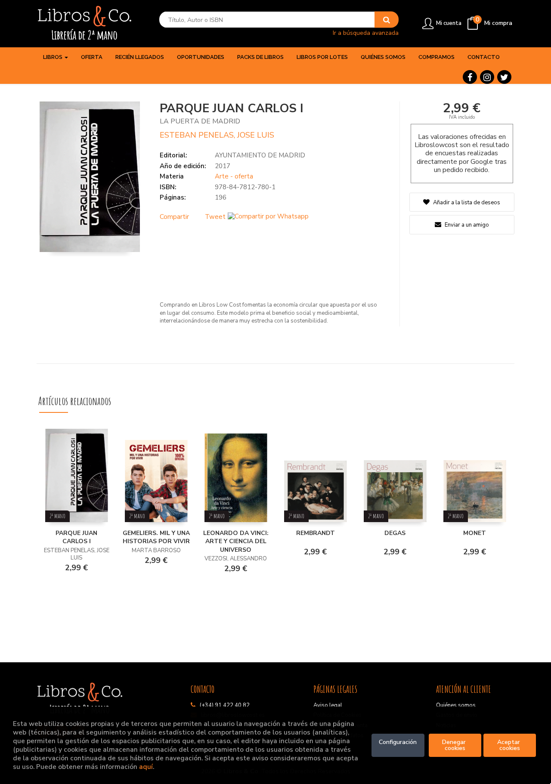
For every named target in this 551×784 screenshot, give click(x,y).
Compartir (174, 216)
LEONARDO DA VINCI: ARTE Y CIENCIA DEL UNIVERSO (236, 541)
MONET (474, 533)
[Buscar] (387, 20)
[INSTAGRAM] (487, 77)
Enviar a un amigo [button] (466, 225)
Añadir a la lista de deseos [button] (466, 202)
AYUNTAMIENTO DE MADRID (260, 155)
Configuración (398, 742)
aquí (146, 766)
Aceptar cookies (509, 745)
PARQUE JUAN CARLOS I (76, 537)
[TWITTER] (504, 77)
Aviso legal (327, 705)
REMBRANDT (315, 533)
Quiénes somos (456, 705)
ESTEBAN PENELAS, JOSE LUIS (217, 135)
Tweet (215, 216)
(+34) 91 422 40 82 (225, 705)
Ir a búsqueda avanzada (366, 32)
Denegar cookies (454, 745)
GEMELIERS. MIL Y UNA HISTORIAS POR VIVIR (156, 537)
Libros (53, 57)
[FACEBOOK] (470, 77)
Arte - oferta (234, 176)
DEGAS (395, 533)
